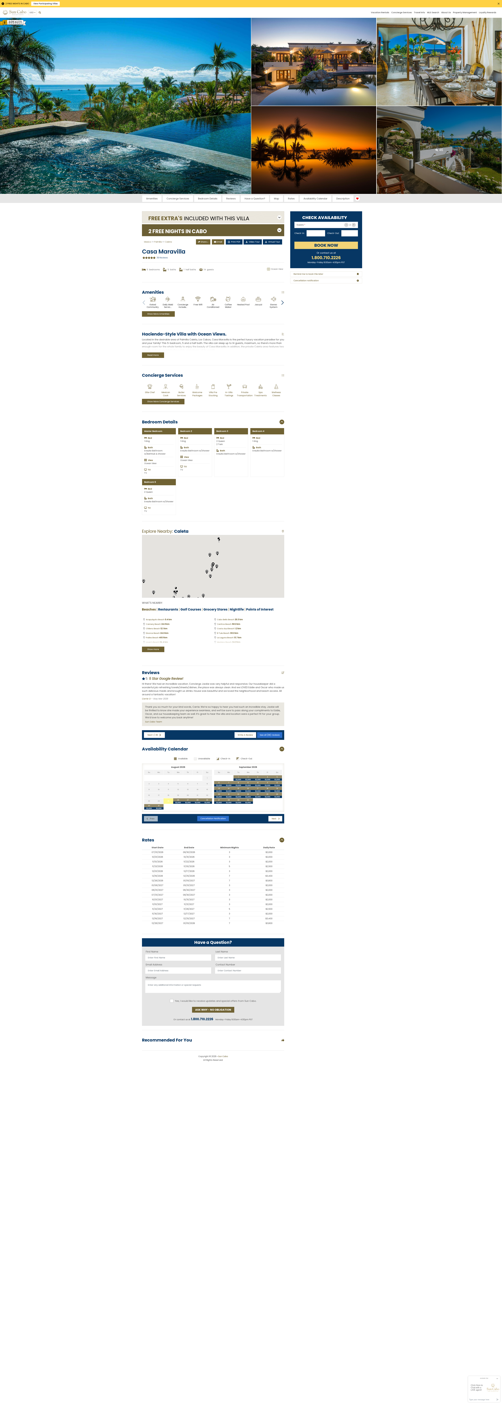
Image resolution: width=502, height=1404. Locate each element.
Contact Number (225, 964)
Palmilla (158, 241)
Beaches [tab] (149, 609)
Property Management (465, 12)
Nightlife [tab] (237, 609)
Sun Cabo (223, 1056)
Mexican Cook (165, 394)
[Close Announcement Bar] (498, 3)
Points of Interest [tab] (259, 609)
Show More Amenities (158, 313)
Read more (153, 355)
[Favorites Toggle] (357, 198)
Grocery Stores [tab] (215, 609)
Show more (153, 649)
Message (151, 977)
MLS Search (433, 12)
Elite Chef (150, 392)
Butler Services (181, 394)
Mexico (147, 241)
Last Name (222, 951)
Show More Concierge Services (163, 401)
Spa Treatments (260, 394)
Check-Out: (333, 233)
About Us (446, 12)
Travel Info (419, 12)
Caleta (168, 241)
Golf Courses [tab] (190, 609)
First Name (152, 951)
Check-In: (299, 233)
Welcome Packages (197, 394)
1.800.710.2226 (202, 1019)
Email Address (154, 964)
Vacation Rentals (380, 12)
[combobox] (32, 12)
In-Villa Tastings (229, 394)
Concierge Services (401, 12)
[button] (282, 302)
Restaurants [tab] (168, 609)
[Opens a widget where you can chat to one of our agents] (484, 1389)
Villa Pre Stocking (213, 394)
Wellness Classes (276, 394)
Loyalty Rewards (487, 12)
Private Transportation (245, 394)
